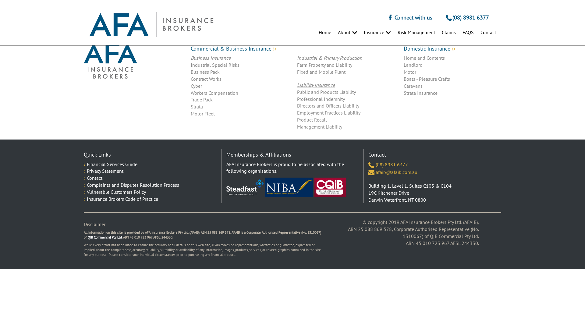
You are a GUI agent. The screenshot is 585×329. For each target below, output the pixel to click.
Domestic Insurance (428, 49)
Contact (94, 178)
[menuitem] (322, 32)
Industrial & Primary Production (329, 58)
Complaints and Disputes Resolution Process (133, 185)
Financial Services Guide (112, 164)
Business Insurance (211, 58)
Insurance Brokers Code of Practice (122, 199)
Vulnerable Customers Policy (116, 192)
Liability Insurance (316, 85)
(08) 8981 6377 (470, 17)
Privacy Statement (105, 171)
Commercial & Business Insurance (232, 49)
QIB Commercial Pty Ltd (105, 237)
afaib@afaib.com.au (395, 172)
